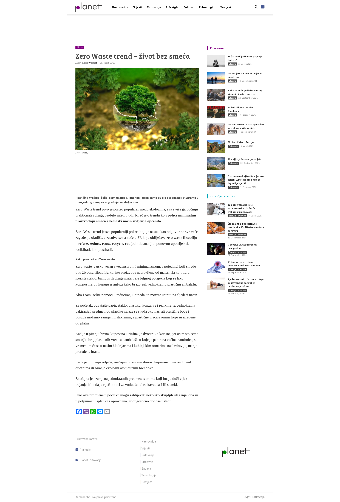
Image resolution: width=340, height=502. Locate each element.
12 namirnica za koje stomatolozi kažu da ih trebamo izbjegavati (241, 208)
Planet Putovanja (90, 460)
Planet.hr (85, 449)
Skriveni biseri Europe (241, 142)
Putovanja (154, 7)
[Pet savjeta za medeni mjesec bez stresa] (216, 78)
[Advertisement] (170, 26)
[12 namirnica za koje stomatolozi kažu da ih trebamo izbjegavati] (216, 209)
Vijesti (137, 7)
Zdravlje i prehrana (237, 216)
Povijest (225, 7)
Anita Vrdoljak (89, 62)
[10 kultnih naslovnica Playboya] (216, 112)
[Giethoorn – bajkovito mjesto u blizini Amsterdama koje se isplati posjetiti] (216, 180)
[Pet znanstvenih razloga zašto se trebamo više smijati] (216, 129)
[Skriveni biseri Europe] (216, 146)
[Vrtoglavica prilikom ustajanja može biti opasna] (216, 266)
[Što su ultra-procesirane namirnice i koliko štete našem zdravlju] (216, 228)
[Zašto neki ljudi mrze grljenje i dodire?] (216, 61)
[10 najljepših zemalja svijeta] (216, 163)
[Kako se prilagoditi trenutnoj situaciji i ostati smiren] (216, 95)
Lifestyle (172, 7)
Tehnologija (207, 7)
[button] (256, 7)
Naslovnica (120, 7)
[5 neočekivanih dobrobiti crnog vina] (216, 249)
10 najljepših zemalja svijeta (245, 159)
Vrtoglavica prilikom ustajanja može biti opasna (244, 263)
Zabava (188, 7)
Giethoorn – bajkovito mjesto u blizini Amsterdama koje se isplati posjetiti (246, 179)
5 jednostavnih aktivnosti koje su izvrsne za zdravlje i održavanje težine (246, 283)
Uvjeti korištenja (254, 497)
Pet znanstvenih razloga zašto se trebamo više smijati (246, 126)
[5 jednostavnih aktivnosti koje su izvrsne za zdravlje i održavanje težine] (216, 284)
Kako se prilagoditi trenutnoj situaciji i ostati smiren (245, 92)
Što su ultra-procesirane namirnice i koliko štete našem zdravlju (246, 227)
